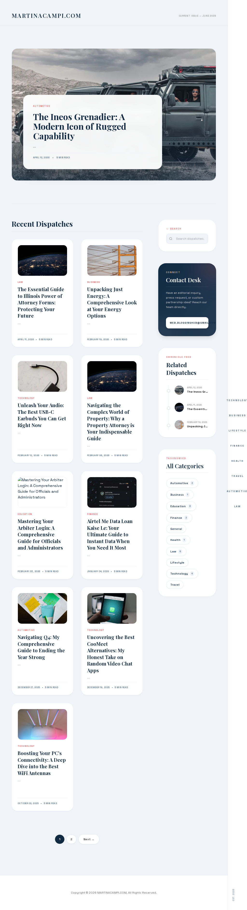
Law (237, 506)
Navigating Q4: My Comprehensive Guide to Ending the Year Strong (41, 647)
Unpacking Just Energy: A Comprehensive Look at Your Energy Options (112, 302)
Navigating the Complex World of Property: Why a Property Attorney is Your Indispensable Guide (110, 422)
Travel (237, 476)
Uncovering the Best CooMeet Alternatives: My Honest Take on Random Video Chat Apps (111, 653)
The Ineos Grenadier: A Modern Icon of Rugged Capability (79, 126)
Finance (237, 445)
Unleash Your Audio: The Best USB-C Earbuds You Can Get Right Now (42, 415)
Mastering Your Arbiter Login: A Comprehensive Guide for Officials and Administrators (40, 534)
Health (237, 460)
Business (237, 415)
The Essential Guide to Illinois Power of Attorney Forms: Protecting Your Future (41, 302)
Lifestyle (238, 430)
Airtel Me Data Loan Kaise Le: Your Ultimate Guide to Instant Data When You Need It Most (110, 534)
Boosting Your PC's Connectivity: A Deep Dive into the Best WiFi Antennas (42, 763)
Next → (88, 839)
